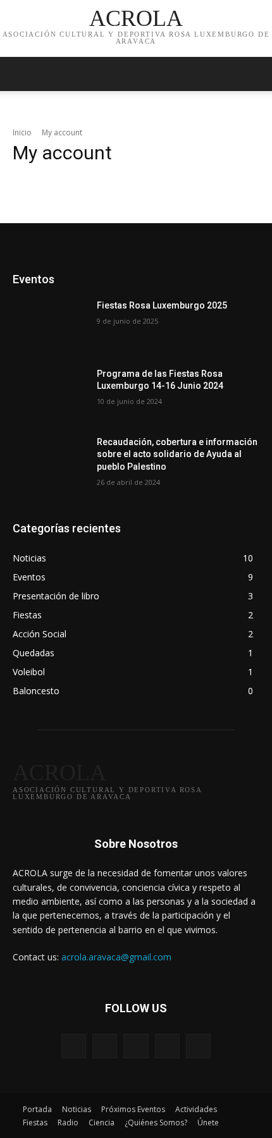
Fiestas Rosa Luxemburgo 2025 (162, 305)
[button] (254, 74)
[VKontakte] (198, 1046)
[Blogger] (73, 1046)
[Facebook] (104, 1046)
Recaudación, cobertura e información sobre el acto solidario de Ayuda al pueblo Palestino (177, 454)
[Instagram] (167, 1046)
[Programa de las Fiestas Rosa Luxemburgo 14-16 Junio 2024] (50, 394)
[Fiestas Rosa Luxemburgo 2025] (50, 326)
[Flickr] (135, 1046)
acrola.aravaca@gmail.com (116, 957)
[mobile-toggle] (21, 74)
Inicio (22, 132)
